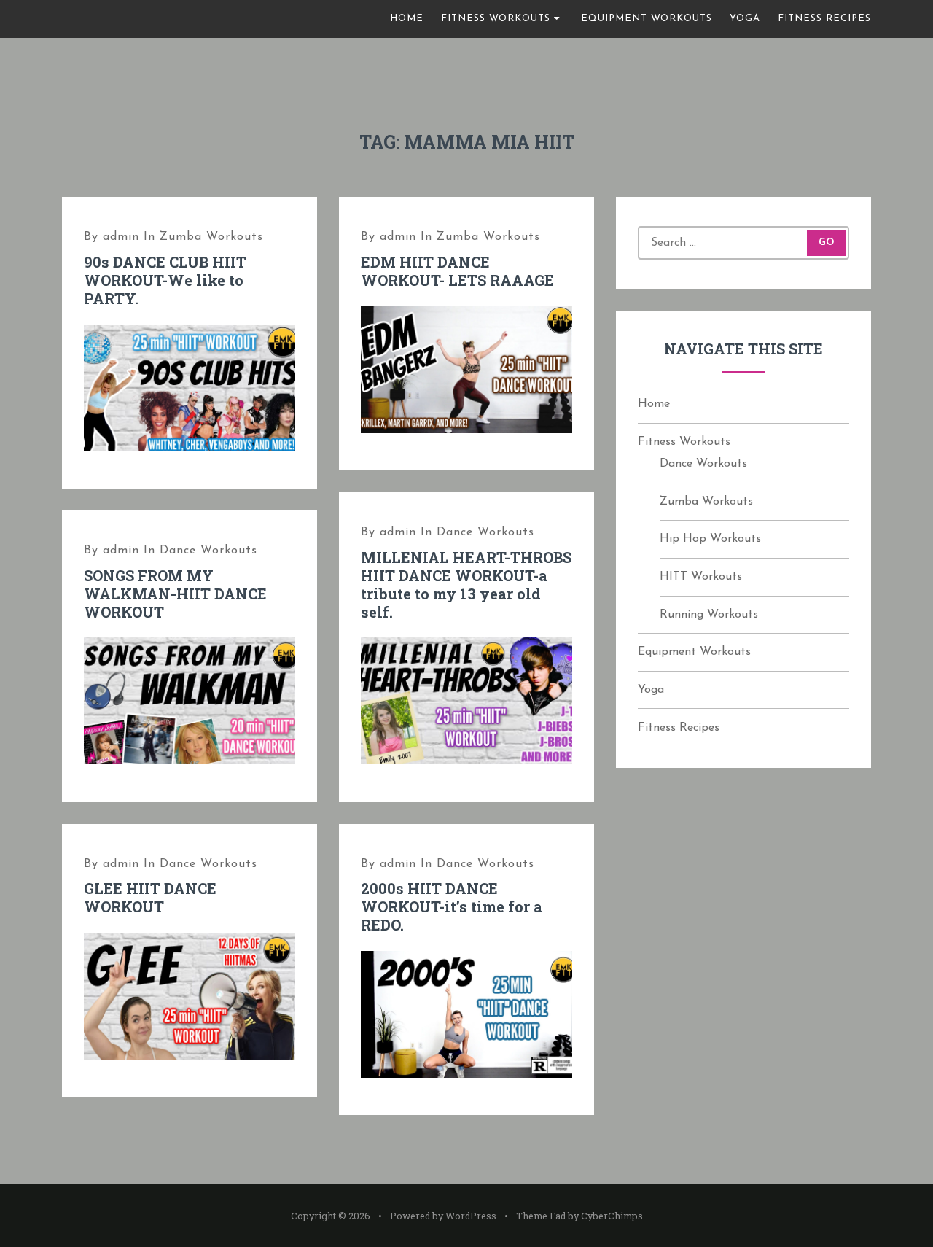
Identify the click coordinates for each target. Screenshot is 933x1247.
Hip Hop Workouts (710, 539)
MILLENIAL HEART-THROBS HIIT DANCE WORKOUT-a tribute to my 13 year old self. (466, 584)
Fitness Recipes (824, 18)
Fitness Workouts (495, 18)
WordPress (470, 1215)
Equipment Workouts (646, 18)
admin (121, 237)
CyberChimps (612, 1215)
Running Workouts (709, 615)
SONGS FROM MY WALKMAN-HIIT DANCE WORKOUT (175, 593)
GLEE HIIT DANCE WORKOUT (150, 897)
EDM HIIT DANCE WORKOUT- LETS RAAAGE (457, 271)
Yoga (745, 18)
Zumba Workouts (211, 237)
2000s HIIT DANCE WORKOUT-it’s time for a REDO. (451, 906)
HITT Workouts (701, 577)
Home (406, 18)
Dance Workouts (485, 532)
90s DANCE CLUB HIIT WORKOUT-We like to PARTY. (165, 280)
